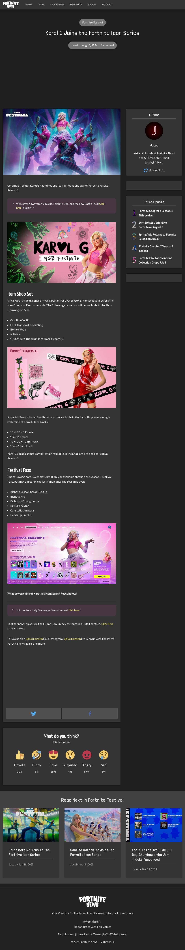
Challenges (57, 4)
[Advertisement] (92, 81)
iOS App (92, 4)
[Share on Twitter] (34, 713)
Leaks (41, 4)
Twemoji (98, 934)
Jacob (75, 45)
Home (28, 4)
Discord (107, 4)
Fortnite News (88, 941)
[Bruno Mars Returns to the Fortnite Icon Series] (31, 825)
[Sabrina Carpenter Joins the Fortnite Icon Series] (92, 825)
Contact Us (108, 941)
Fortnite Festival (92, 22)
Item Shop (76, 4)
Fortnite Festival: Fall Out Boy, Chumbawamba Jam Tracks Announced (152, 855)
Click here (73, 610)
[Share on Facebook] (90, 713)
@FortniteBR (34, 639)
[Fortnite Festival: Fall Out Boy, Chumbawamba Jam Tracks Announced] (154, 825)
